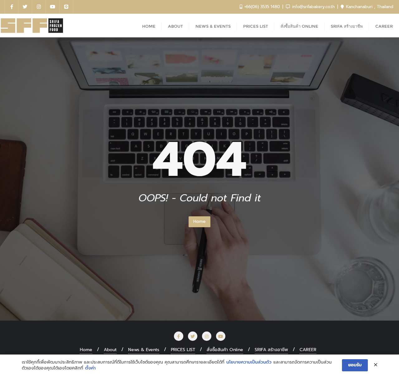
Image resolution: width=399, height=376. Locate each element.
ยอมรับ (355, 365)
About (110, 349)
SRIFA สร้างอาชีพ (271, 349)
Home (199, 221)
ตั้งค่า (90, 368)
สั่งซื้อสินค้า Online (225, 349)
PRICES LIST (183, 349)
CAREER (308, 349)
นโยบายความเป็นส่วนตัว (249, 362)
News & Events (143, 349)
